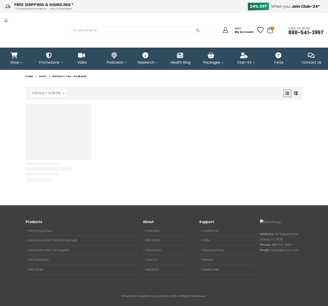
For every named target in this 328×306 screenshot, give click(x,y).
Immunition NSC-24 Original (49, 250)
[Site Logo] (32, 30)
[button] (287, 93)
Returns (207, 260)
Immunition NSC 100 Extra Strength (53, 240)
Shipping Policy (213, 250)
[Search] (198, 30)
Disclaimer (153, 250)
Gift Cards (36, 269)
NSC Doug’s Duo (40, 231)
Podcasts (153, 231)
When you (285, 6)
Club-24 (152, 260)
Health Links (210, 269)
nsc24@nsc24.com (284, 250)
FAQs (206, 240)
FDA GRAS (153, 240)
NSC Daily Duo (39, 260)
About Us (152, 269)
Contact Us (210, 231)
